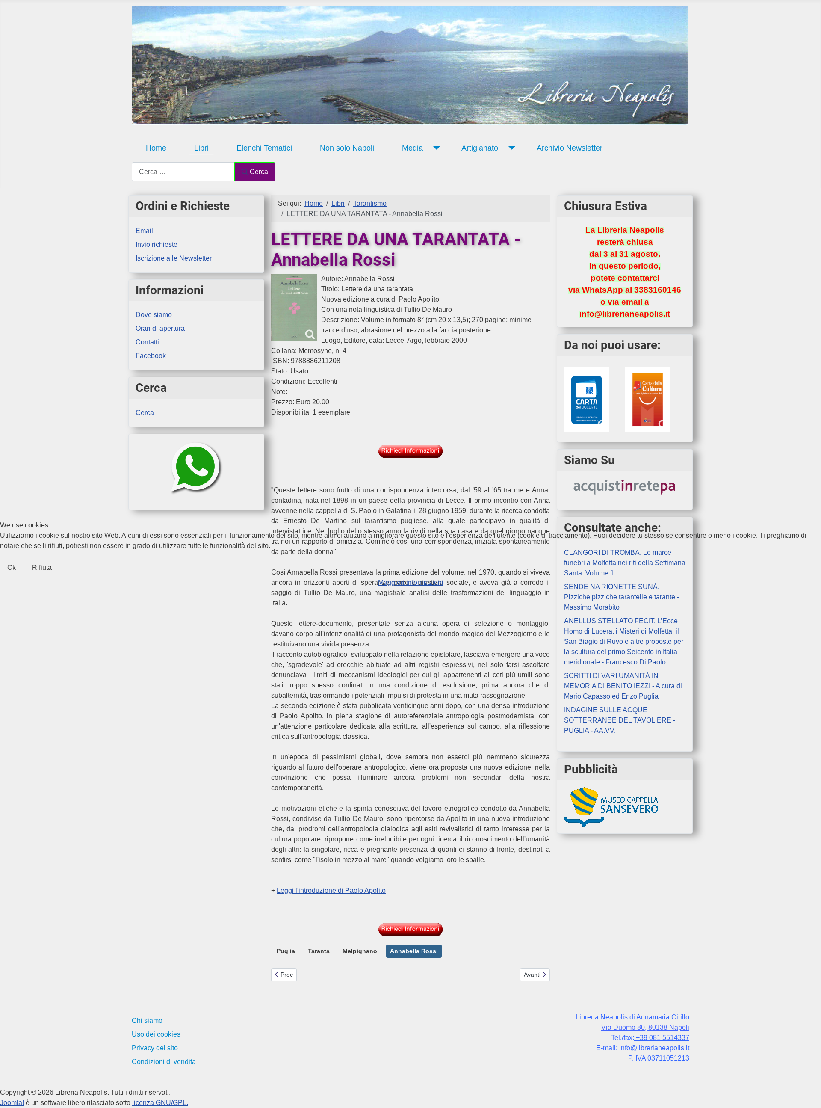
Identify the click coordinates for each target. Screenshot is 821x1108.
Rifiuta (42, 567)
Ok (11, 567)
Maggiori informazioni (410, 582)
